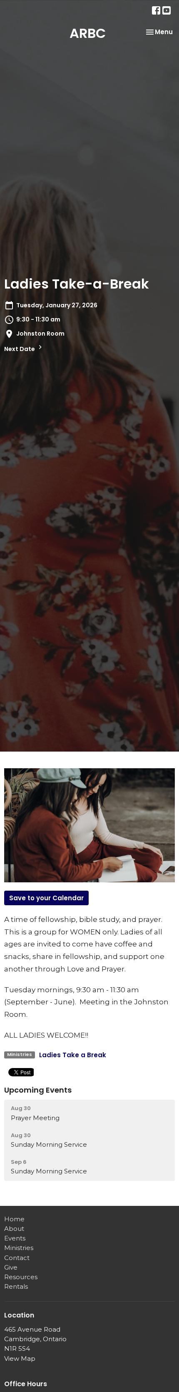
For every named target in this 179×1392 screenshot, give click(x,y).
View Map (19, 1358)
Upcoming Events (38, 1090)
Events (14, 1238)
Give (10, 1267)
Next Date (20, 349)
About (14, 1229)
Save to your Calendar (46, 898)
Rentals (16, 1286)
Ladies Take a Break (72, 1055)
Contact (17, 1258)
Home (14, 1219)
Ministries (18, 1248)
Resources (20, 1277)
